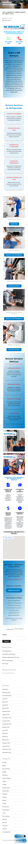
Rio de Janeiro (6, 816)
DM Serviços (6, 20)
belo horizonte (6, 768)
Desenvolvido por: (10, 629)
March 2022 (5, 740)
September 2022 (7, 724)
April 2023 (5, 705)
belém (4, 765)
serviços (4, 828)
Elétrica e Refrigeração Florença (10, 657)
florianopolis (5, 791)
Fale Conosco (19, 836)
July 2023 (4, 698)
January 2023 (5, 714)
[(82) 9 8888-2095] (8, 38)
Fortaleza (4, 794)
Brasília (4, 772)
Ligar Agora (18, 840)
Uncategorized (6, 832)
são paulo (4, 825)
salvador (4, 819)
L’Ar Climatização (6, 651)
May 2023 (5, 702)
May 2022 (5, 733)
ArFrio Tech (5, 663)
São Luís (4, 822)
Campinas (5, 775)
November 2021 (6, 752)
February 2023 (6, 711)
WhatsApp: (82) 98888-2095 (14, 579)
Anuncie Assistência (9, 3)
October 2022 (6, 721)
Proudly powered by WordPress (10, 840)
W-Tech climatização (7, 660)
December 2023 (6, 695)
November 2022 (6, 717)
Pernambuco (5, 806)
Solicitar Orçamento (14, 590)
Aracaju (4, 762)
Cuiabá (4, 781)
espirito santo (6, 787)
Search (4, 634)
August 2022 (5, 727)
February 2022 (6, 743)
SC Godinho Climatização (8, 654)
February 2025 (6, 692)
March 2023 (5, 708)
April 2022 (5, 736)
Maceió (4, 800)
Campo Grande (6, 778)
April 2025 (5, 689)
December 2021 (6, 749)
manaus (4, 803)
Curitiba (4, 784)
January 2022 (5, 746)
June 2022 (5, 730)
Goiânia (4, 797)
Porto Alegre (5, 810)
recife (3, 813)
